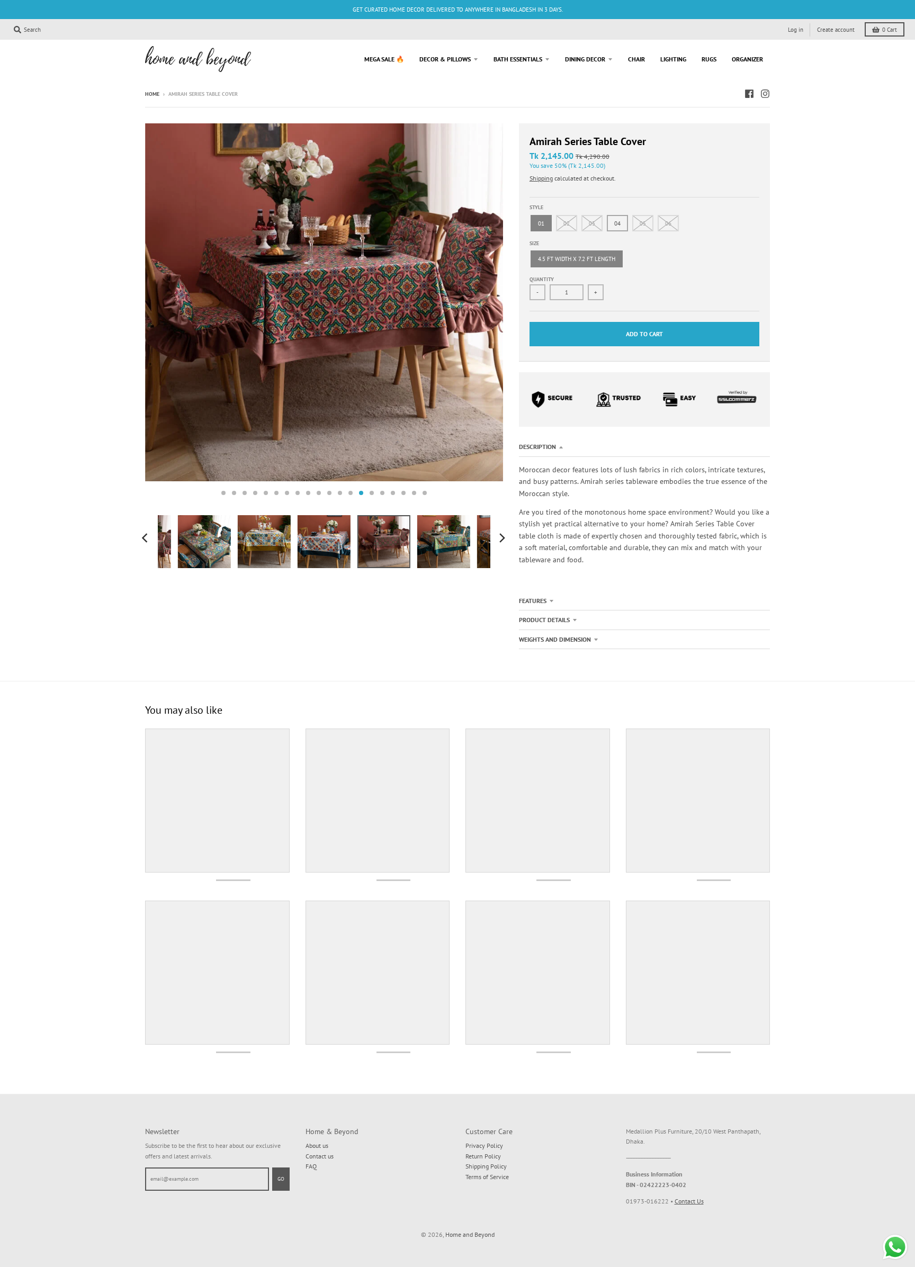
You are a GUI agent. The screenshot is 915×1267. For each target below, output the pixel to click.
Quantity (542, 279)
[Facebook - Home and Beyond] (749, 93)
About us (317, 1145)
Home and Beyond (470, 1234)
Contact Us (689, 1201)
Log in (795, 29)
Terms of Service (487, 1177)
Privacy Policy (484, 1145)
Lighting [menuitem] (673, 59)
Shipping (541, 178)
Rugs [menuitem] (709, 59)
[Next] (502, 537)
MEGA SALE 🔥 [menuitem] (384, 59)
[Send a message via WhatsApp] (895, 1247)
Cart (889, 29)
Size (534, 243)
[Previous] (146, 537)
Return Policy (483, 1156)
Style (536, 207)
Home (152, 94)
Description (537, 447)
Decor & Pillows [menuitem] (445, 59)
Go (280, 1178)
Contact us (320, 1156)
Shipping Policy (486, 1166)
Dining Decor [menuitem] (585, 59)
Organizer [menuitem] (747, 59)
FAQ (311, 1166)
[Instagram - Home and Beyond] (765, 93)
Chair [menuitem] (636, 59)
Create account (836, 29)
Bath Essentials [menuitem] (518, 59)
